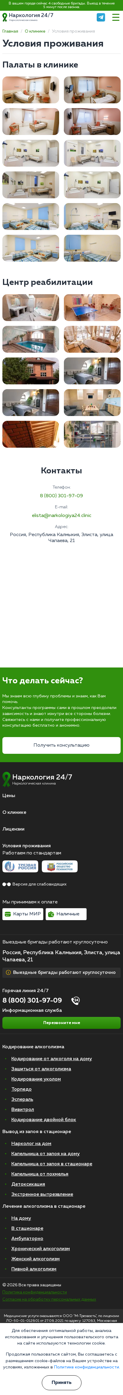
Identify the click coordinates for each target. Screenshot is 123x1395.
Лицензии (13, 829)
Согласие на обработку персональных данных (49, 1299)
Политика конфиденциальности (34, 1292)
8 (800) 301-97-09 (61, 496)
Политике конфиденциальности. (87, 1367)
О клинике (35, 31)
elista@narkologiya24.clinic (61, 515)
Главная (10, 31)
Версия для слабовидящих (40, 884)
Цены (8, 796)
